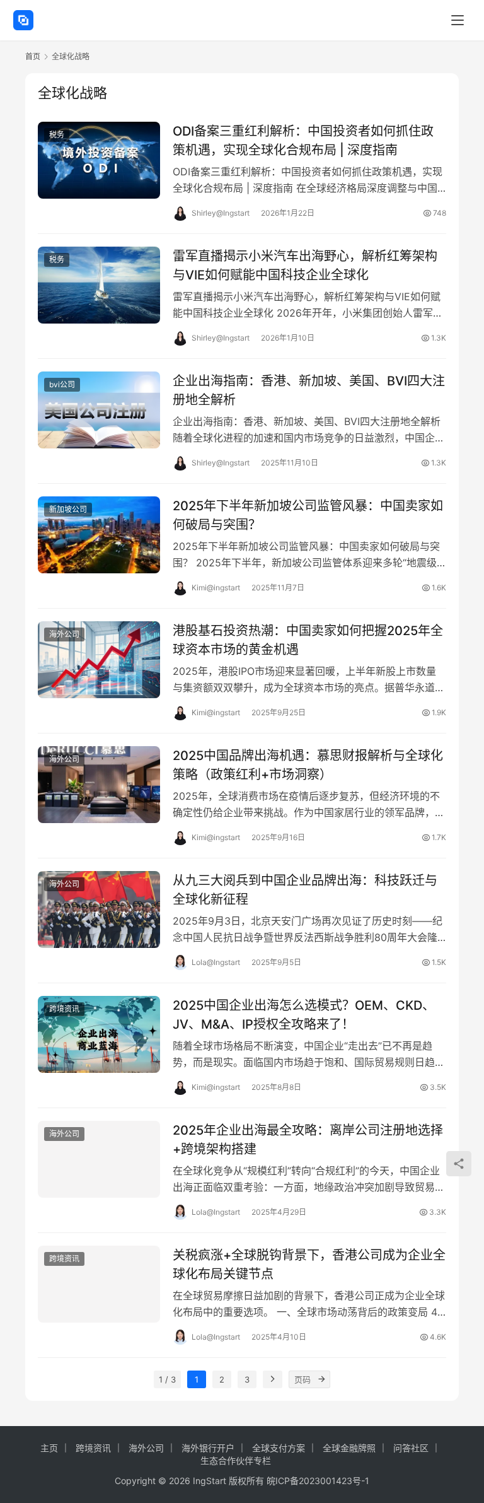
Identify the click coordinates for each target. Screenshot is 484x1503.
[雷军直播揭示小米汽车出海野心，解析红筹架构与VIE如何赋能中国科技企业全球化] (99, 285)
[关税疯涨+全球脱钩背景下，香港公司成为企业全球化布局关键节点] (99, 1284)
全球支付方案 (278, 1447)
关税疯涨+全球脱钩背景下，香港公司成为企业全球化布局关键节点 (309, 1264)
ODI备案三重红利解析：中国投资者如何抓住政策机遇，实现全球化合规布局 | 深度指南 (303, 140)
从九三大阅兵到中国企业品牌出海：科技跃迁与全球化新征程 (305, 889)
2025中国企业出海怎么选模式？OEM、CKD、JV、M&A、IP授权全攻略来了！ (304, 1014)
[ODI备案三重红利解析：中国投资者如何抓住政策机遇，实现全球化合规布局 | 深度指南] (99, 160)
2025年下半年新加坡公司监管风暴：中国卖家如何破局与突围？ (308, 515)
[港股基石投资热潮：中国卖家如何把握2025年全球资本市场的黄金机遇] (99, 659)
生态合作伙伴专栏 (235, 1460)
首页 (32, 56)
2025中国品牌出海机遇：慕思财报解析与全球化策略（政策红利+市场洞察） (308, 764)
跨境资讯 (64, 1009)
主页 (49, 1447)
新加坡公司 (68, 509)
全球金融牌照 (349, 1447)
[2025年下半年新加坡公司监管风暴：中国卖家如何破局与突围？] (99, 534)
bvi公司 (62, 384)
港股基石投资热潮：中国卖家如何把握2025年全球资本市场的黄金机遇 (308, 640)
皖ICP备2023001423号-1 (318, 1480)
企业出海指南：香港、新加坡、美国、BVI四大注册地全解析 (309, 390)
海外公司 (64, 634)
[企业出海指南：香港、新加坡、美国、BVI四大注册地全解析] (99, 409)
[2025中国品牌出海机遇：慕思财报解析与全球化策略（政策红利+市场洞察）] (99, 784)
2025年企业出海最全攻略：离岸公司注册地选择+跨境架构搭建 (308, 1139)
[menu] (457, 20)
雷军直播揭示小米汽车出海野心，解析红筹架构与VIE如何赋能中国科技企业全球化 (305, 265)
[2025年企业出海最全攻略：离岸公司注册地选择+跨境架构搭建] (99, 1159)
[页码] (321, 1379)
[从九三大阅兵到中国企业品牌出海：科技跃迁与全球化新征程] (99, 909)
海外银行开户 (208, 1447)
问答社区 (411, 1447)
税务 (56, 134)
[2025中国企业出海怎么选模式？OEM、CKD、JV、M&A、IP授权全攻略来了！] (99, 1034)
